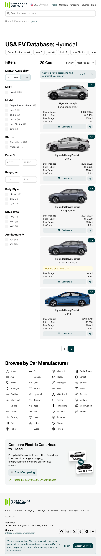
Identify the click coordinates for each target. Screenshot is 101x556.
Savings (85, 5)
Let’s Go (82, 74)
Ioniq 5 (39, 52)
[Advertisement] (50, 33)
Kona (93, 52)
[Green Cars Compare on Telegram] (86, 531)
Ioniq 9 (63, 52)
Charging (74, 5)
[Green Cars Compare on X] (74, 531)
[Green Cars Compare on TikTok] (80, 531)
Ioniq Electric (79, 52)
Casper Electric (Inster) (19, 52)
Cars (54, 5)
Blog (93, 5)
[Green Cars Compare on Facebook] (61, 531)
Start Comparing (25, 472)
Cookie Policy (14, 550)
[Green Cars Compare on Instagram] (67, 531)
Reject (67, 545)
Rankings (73, 510)
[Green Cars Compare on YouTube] (93, 531)
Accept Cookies (83, 545)
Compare (63, 5)
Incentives (53, 510)
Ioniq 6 (51, 52)
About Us (9, 516)
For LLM (85, 510)
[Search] (8, 13)
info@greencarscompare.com (20, 533)
